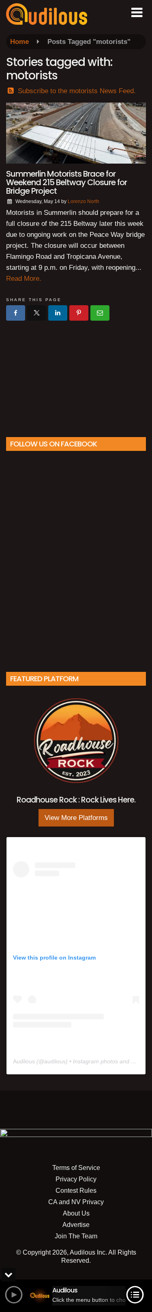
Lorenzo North (83, 201)
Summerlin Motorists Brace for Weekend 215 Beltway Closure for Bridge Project (66, 182)
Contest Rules (76, 1190)
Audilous (24, 1061)
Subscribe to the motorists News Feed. (77, 91)
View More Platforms (76, 818)
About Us (76, 1213)
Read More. (23, 278)
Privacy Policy (76, 1179)
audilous (55, 1061)
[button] (137, 12)
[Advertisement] (76, 375)
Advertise (76, 1224)
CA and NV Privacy (76, 1201)
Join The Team (76, 1236)
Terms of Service (76, 1167)
